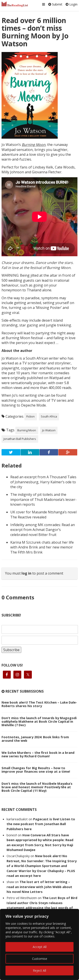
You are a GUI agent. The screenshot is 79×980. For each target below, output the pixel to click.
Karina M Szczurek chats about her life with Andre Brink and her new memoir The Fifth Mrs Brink (42, 547)
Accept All (40, 947)
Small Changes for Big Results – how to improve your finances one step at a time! (36, 770)
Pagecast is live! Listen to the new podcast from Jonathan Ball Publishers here (41, 824)
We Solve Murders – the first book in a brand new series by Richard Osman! (38, 754)
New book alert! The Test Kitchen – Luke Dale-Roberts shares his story (39, 704)
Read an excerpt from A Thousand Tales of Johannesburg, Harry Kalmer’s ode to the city (43, 482)
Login (72, 4)
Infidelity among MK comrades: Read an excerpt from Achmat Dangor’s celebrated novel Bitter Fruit (42, 529)
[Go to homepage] (15, 4)
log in (26, 573)
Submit (56, 4)
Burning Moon (26, 430)
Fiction (30, 416)
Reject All (39, 970)
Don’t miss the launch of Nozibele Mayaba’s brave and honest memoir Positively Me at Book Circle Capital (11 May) (37, 787)
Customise (39, 959)
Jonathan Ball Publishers (20, 439)
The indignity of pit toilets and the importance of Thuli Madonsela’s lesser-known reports (43, 499)
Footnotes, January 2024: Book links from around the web (35, 739)
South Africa (49, 416)
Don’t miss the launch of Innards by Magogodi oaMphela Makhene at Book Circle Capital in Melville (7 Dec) (39, 721)
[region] (39, 944)
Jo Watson (49, 430)
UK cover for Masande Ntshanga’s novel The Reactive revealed (43, 514)
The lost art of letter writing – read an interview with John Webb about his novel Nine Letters (39, 887)
